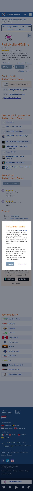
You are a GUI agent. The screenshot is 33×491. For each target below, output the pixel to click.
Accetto (10, 264)
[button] (29, 222)
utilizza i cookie (22, 230)
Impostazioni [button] (23, 264)
